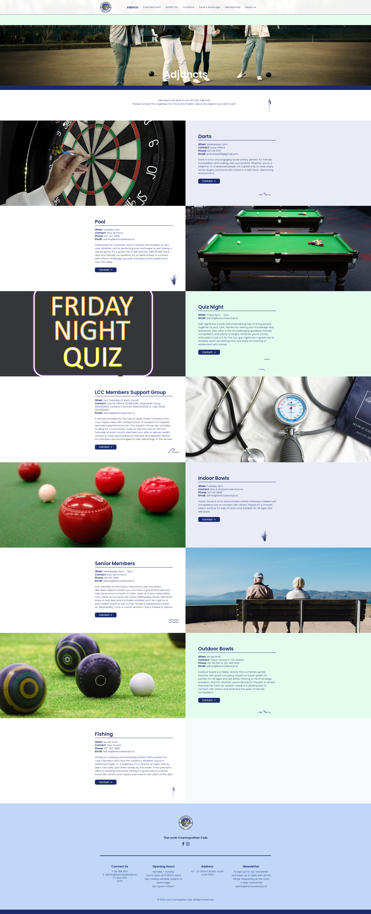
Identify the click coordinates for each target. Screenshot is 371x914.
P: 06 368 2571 (120, 871)
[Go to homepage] (106, 7)
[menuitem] (132, 7)
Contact (207, 181)
